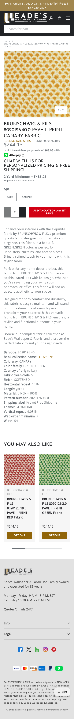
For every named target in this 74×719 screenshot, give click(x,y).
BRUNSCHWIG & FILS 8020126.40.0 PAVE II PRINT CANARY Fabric (36, 45)
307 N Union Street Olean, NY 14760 (29, 3)
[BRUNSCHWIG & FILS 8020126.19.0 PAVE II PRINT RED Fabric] (19, 469)
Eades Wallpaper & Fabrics (30, 709)
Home (7, 41)
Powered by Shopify (57, 709)
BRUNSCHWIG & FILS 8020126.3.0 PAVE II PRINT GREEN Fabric (54, 506)
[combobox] (37, 29)
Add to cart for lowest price (49, 212)
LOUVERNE (46, 357)
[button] (59, 18)
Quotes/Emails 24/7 (18, 609)
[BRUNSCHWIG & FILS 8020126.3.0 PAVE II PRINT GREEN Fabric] (54, 469)
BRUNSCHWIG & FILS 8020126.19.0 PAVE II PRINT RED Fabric (19, 508)
